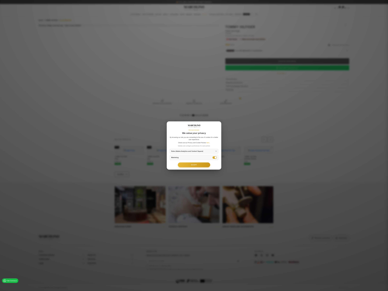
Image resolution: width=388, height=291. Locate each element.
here (208, 142)
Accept (194, 165)
